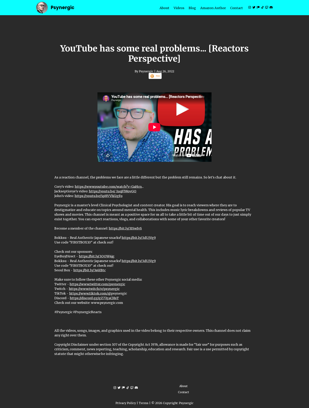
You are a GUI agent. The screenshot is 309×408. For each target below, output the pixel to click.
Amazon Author (213, 8)
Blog (192, 8)
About (164, 8)
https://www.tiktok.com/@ (90, 293)
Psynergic (62, 7)
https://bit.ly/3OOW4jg (96, 256)
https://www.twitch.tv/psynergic (94, 289)
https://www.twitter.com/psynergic (97, 284)
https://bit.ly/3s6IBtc (89, 270)
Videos (179, 8)
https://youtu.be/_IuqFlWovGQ (112, 191)
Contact (236, 8)
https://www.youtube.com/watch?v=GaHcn (108, 187)
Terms (143, 403)
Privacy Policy (126, 403)
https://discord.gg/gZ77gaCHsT (94, 298)
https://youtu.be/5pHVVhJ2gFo (98, 196)
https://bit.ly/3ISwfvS (125, 228)
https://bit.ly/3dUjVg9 (139, 238)
